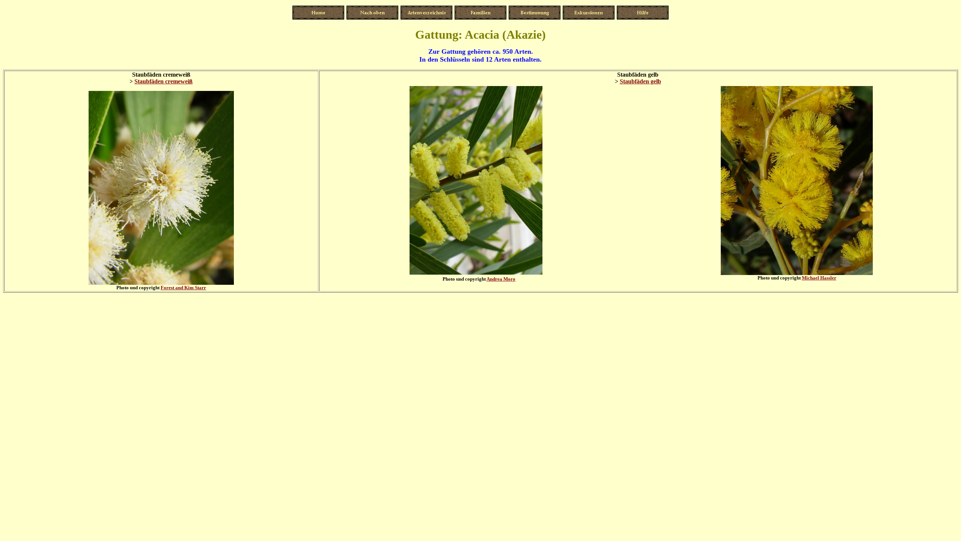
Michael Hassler (819, 278)
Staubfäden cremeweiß (163, 81)
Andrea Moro (501, 279)
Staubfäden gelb (640, 81)
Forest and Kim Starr (183, 287)
